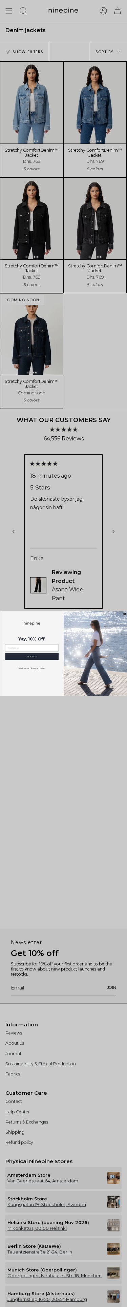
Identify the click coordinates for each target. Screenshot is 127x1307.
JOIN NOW (31, 656)
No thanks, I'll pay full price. (32, 668)
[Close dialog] (124, 613)
